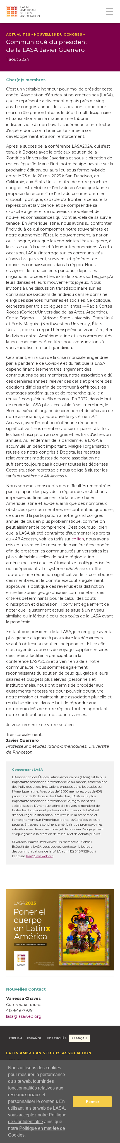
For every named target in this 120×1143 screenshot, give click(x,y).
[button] (27, 1136)
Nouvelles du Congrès (58, 34)
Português (56, 1038)
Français (79, 1038)
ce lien (77, 539)
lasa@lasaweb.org (40, 856)
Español (34, 1038)
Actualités (18, 34)
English (15, 1038)
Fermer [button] (92, 1101)
